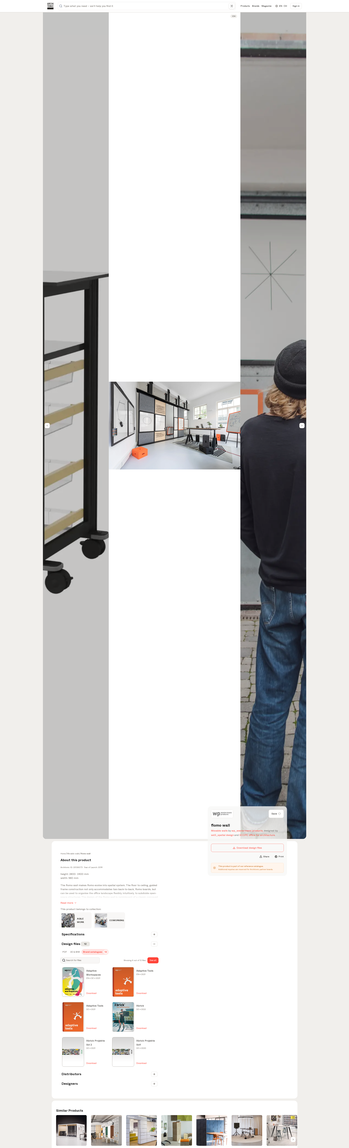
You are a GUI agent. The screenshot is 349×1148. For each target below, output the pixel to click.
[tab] (64, 952)
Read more (66, 903)
